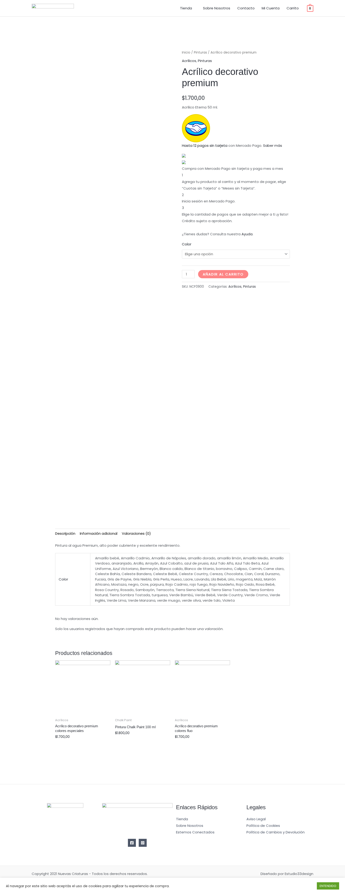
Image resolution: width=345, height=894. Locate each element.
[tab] (65, 534)
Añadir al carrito (223, 274)
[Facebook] (132, 843)
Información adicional (98, 533)
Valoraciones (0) (136, 533)
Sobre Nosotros (216, 8)
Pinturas (200, 52)
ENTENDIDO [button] (328, 886)
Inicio (186, 52)
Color (186, 244)
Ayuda (247, 234)
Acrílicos (189, 60)
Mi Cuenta (271, 8)
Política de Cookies (263, 825)
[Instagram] (143, 843)
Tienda (186, 8)
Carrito (293, 8)
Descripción (65, 533)
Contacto (246, 8)
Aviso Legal (256, 819)
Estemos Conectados (195, 832)
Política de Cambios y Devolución (275, 832)
